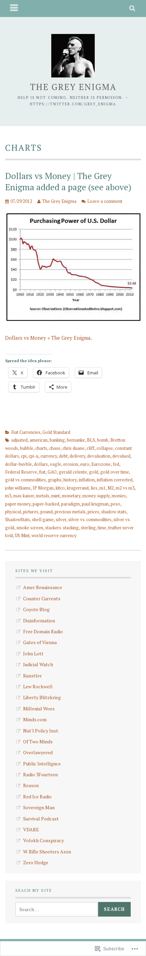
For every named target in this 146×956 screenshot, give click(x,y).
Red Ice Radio (37, 796)
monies (119, 496)
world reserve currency (54, 535)
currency (48, 456)
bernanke (76, 440)
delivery (77, 456)
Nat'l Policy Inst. (41, 730)
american (39, 440)
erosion (70, 464)
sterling (88, 528)
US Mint (22, 535)
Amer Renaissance (42, 587)
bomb (102, 440)
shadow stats (113, 512)
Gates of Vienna (40, 642)
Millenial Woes (39, 708)
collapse (104, 448)
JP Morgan (43, 488)
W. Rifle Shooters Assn (47, 851)
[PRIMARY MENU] (14, 8)
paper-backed (46, 504)
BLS (91, 440)
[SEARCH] (132, 8)
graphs (54, 480)
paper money (18, 504)
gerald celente (73, 472)
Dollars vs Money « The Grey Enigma (48, 337)
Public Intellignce (42, 763)
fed (116, 464)
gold (93, 472)
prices (93, 512)
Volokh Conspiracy (43, 840)
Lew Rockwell (38, 686)
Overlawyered (38, 752)
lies (94, 488)
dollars (41, 464)
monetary (71, 496)
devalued (121, 456)
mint (55, 496)
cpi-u (33, 456)
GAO (52, 472)
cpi (23, 456)
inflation (87, 480)
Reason (31, 785)
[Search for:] (56, 909)
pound (46, 512)
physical (13, 512)
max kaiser (23, 496)
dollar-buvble (18, 464)
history (70, 480)
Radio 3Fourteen (40, 774)
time (102, 528)
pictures (30, 512)
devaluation (98, 456)
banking (57, 440)
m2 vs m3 (125, 488)
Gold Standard (56, 432)
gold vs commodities (25, 480)
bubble (26, 448)
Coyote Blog (36, 609)
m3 (8, 496)
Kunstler (32, 675)
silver (61, 519)
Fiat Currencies (25, 432)
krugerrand (78, 488)
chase (54, 448)
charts (41, 448)
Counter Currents (41, 598)
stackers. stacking (62, 528)
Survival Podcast (41, 818)
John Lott (33, 653)
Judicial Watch (38, 664)
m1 (102, 488)
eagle (55, 464)
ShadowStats (17, 519)
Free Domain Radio (43, 631)
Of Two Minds (38, 741)
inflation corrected (114, 480)
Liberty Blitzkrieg (42, 697)
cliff (90, 448)
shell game (43, 519)
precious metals (70, 512)
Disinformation (39, 620)
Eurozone (101, 464)
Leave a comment (104, 201)
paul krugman (95, 504)
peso (115, 504)
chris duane (73, 448)
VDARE (31, 829)
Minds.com (35, 719)
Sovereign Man (39, 807)
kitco (60, 488)
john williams (18, 488)
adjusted (19, 440)
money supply (96, 496)
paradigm (70, 504)
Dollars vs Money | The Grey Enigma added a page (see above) (68, 181)
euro (84, 464)
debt (63, 456)
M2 (111, 488)
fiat (42, 472)
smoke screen (29, 528)
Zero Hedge (35, 862)
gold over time (114, 472)
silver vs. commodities (89, 519)
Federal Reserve (21, 472)
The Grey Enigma (73, 86)
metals (42, 496)
